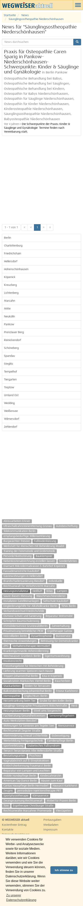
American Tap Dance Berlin (20, 780)
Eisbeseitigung (60, 735)
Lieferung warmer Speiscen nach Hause (28, 671)
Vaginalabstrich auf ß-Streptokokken (26, 760)
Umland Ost (11, 395)
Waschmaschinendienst (50, 596)
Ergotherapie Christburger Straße (33, 805)
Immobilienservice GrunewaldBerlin (25, 626)
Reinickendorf (12, 340)
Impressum (50, 829)
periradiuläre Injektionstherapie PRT (39, 790)
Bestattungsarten (14, 755)
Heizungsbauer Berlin (16, 710)
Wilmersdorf (11, 419)
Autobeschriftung (66, 526)
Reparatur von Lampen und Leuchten (26, 770)
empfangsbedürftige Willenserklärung (26, 536)
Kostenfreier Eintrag (14, 825)
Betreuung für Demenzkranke (59, 641)
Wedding (9, 403)
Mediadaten (50, 825)
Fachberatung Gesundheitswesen (24, 715)
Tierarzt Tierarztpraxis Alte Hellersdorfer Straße (32, 750)
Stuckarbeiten (12, 686)
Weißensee (11, 411)
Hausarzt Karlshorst (65, 785)
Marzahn (9, 301)
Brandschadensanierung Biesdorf (23, 581)
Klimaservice (40, 795)
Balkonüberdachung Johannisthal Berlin (27, 691)
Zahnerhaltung (60, 626)
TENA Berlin (68, 606)
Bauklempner (44, 556)
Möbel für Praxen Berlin (61, 800)
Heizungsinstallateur (15, 591)
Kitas (50, 591)
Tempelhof (10, 371)
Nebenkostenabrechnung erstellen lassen (29, 561)
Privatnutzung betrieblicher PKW (23, 631)
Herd (74, 705)
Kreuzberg (10, 285)
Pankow (9, 324)
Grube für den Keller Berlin (56, 700)
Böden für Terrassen (37, 686)
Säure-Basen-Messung (17, 596)
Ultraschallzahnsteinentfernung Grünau (27, 526)
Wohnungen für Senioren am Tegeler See (28, 725)
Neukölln (9, 316)
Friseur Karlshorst (67, 691)
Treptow (9, 387)
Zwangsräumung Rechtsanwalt (22, 800)
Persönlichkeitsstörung (17, 556)
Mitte (7, 308)
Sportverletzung (13, 745)
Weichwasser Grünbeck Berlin (22, 656)
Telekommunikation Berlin (19, 531)
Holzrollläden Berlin (15, 636)
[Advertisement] (41, 179)
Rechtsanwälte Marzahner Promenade (27, 810)
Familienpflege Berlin (60, 740)
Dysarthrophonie (41, 636)
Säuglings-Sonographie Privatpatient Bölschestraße (35, 705)
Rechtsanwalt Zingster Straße (21, 730)
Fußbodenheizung (45, 541)
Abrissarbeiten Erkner (16, 521)
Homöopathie (11, 696)
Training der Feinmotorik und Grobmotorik (29, 551)
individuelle (55, 581)
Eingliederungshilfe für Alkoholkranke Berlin (30, 606)
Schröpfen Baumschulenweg (21, 621)
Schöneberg (11, 348)
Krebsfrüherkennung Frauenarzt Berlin (27, 765)
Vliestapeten (63, 810)
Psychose (35, 755)
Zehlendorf (10, 427)
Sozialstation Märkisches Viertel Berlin (27, 681)
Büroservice (63, 636)
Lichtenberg (11, 293)
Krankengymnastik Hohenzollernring (25, 651)
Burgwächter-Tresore (16, 541)
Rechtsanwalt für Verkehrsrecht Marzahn (29, 586)
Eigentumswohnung (57, 656)
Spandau (9, 356)
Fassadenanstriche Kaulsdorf (21, 571)
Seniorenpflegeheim (61, 715)
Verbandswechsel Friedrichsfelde (23, 611)
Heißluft (37, 591)
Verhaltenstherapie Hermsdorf (31, 646)
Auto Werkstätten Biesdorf (19, 720)
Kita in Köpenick (52, 676)
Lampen (62, 591)
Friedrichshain (12, 253)
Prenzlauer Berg (14, 332)
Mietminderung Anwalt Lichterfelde (25, 735)
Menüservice (66, 725)
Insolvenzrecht (12, 661)
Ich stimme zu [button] (64, 870)
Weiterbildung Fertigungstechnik (23, 740)
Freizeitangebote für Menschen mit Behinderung (33, 666)
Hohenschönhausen (16, 269)
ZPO (5, 646)
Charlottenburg (13, 245)
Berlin (7, 237)
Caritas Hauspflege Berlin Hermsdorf (25, 785)
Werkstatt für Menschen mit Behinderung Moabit (33, 546)
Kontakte (7, 829)
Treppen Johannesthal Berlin (20, 676)
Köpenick (9, 277)
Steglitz (8, 364)
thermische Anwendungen (19, 641)
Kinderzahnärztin (50, 775)
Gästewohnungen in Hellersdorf (23, 576)
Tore (6, 805)
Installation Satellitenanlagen (21, 601)
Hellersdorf (10, 261)
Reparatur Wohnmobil (59, 616)
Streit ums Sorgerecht (47, 710)
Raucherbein (62, 681)
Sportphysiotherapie (15, 795)
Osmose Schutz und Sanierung (22, 616)
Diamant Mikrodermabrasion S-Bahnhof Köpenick (34, 566)
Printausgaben (52, 820)
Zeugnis (8, 790)
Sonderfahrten (68, 561)
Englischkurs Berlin (35, 696)
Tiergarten (10, 379)
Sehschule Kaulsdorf (55, 601)
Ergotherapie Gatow (59, 631)
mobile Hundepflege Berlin (19, 775)
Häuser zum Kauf (52, 780)
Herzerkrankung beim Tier (19, 700)
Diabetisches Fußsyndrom (43, 745)
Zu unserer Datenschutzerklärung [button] (21, 898)
